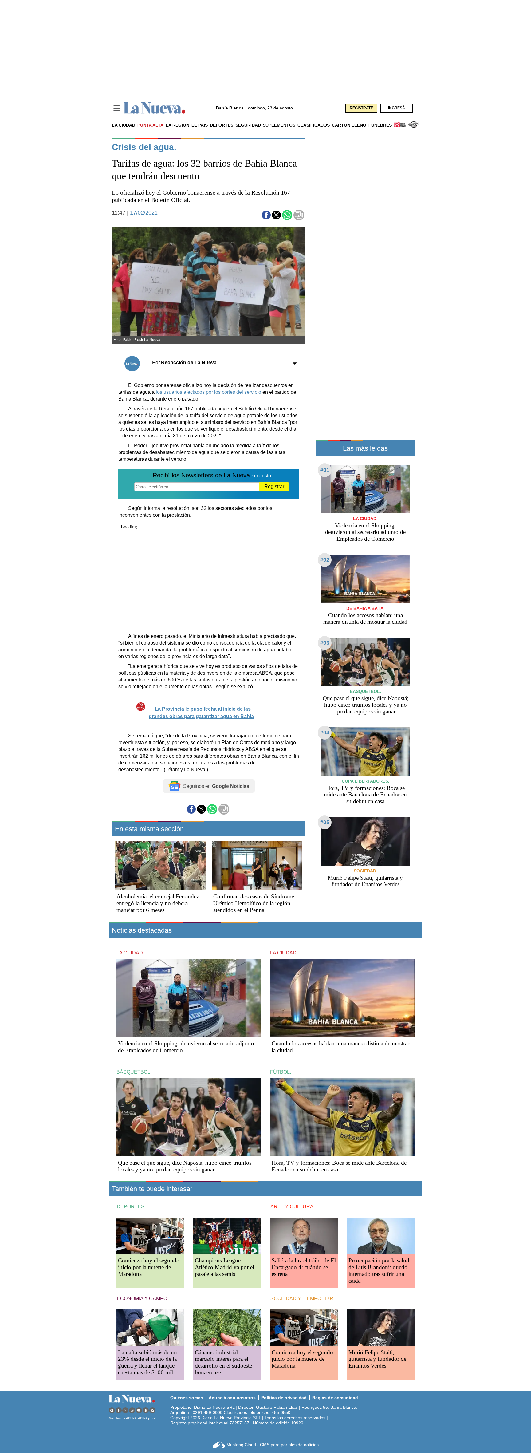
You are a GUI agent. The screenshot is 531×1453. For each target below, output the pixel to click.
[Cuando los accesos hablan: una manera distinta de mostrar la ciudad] (365, 579)
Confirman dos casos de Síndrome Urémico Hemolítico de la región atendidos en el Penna (253, 903)
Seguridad (248, 125)
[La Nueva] (154, 108)
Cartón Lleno (349, 125)
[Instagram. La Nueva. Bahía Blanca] (132, 1410)
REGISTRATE (361, 108)
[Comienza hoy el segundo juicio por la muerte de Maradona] (150, 1236)
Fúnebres (380, 125)
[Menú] (116, 108)
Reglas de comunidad (335, 1397)
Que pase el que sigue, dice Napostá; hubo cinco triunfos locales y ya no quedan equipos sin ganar (365, 705)
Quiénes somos (186, 1397)
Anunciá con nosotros (232, 1397)
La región (177, 125)
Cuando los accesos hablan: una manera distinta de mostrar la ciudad (365, 618)
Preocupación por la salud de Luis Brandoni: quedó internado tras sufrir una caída (378, 1270)
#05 (324, 822)
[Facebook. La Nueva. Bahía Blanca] (118, 1410)
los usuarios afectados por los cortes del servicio (208, 392)
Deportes (221, 125)
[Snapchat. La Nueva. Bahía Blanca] (145, 1410)
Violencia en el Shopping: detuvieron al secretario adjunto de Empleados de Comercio (365, 532)
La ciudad (123, 125)
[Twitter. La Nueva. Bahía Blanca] (125, 1410)
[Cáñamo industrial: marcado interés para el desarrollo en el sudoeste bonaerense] (227, 1327)
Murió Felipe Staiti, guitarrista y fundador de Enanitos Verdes (365, 881)
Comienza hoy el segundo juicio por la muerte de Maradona (148, 1267)
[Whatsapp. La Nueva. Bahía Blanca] (111, 1410)
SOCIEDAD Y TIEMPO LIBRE (303, 1298)
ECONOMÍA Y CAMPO (142, 1298)
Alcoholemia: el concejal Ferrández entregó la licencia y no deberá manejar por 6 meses (157, 903)
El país (199, 125)
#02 (324, 560)
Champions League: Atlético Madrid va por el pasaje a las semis (224, 1267)
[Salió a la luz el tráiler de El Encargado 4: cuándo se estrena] (304, 1236)
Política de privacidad (284, 1397)
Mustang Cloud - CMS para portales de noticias (272, 1444)
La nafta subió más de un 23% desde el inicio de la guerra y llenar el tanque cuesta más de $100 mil (147, 1362)
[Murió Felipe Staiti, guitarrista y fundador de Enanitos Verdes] (365, 841)
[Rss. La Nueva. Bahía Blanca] (152, 1410)
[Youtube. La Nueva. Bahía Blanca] (138, 1410)
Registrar (274, 486)
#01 (324, 470)
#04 (324, 732)
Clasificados (313, 125)
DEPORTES (130, 1206)
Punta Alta (150, 125)
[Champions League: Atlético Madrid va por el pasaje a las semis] (227, 1236)
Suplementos (279, 125)
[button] (266, 215)
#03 (324, 643)
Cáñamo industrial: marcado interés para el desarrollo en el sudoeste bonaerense (223, 1362)
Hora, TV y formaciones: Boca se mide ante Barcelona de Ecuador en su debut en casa (365, 795)
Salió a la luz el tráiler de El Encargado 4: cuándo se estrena (304, 1267)
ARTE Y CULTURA (291, 1206)
